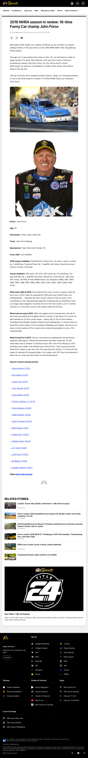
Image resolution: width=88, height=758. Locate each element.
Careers (12, 739)
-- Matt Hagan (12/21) (19, 428)
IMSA (36, 10)
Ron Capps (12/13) (20, 375)
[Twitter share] (17, 38)
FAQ (29, 739)
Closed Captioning (21, 739)
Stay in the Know (8, 646)
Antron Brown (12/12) (21, 368)
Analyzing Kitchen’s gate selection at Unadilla (37, 555)
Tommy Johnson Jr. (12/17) (23, 401)
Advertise (5, 739)
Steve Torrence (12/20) (22, 421)
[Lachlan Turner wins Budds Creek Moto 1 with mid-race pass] (10, 505)
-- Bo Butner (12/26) (18, 461)
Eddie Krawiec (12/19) (21, 415)
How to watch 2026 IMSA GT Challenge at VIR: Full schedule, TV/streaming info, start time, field (49, 535)
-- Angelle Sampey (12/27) (21, 467)
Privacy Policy (64, 739)
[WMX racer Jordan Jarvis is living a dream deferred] (10, 546)
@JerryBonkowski (24, 474)
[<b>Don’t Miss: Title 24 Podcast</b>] (44, 589)
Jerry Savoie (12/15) (20, 388)
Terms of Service (32, 741)
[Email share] (22, 38)
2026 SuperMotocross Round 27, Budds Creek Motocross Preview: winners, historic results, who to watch (50, 525)
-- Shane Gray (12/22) (19, 434)
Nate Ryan (20, 538)
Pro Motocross (16, 10)
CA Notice (23, 741)
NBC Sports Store (37, 739)
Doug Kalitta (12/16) (20, 395)
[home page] (10, 3)
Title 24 (59, 10)
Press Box (47, 739)
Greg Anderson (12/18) (21, 408)
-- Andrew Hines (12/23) (20, 441)
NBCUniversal (15, 744)
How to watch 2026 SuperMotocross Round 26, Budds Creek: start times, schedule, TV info (49, 515)
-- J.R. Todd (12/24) (18, 448)
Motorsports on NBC (47, 10)
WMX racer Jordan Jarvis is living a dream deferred (39, 544)
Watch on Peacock (71, 10)
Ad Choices (55, 739)
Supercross (28, 10)
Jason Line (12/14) (20, 382)
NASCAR (6, 10)
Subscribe (7, 657)
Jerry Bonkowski (17, 32)
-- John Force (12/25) (19, 454)
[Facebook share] (12, 38)
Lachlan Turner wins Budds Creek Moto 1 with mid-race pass (43, 503)
